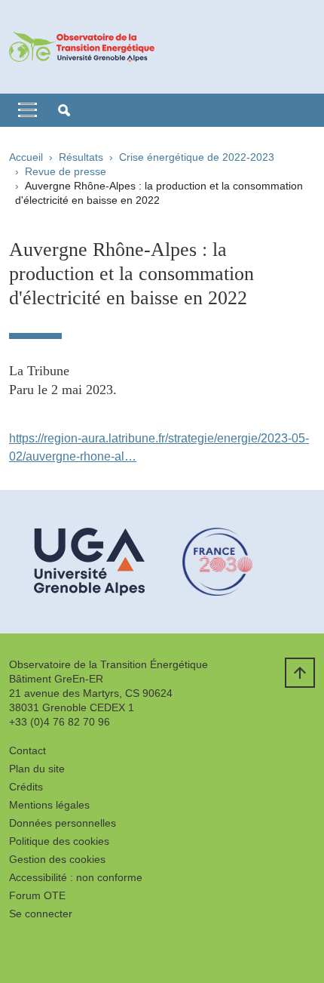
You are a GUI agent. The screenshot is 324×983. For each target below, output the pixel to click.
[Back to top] (300, 673)
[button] (64, 110)
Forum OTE (37, 895)
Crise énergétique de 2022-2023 (196, 157)
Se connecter (40, 914)
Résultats (81, 157)
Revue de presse (65, 171)
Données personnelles (62, 823)
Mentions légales (49, 805)
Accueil (26, 157)
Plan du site (37, 769)
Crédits (26, 787)
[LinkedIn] (20, 949)
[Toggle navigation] (27, 110)
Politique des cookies (59, 841)
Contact (27, 750)
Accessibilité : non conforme (75, 877)
